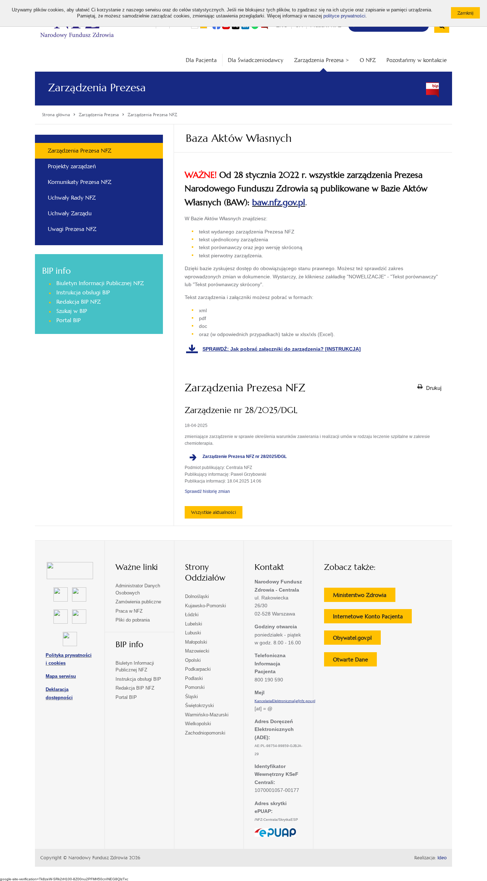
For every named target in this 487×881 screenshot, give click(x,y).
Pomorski (195, 687)
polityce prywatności (344, 16)
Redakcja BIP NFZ (78, 301)
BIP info (56, 271)
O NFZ (368, 60)
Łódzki (192, 614)
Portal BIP (68, 320)
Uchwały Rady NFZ (72, 197)
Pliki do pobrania (133, 620)
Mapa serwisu (61, 676)
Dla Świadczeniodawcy (255, 60)
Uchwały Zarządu (70, 213)
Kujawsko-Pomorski (205, 605)
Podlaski (194, 678)
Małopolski (196, 642)
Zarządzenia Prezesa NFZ (79, 150)
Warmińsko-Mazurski (207, 714)
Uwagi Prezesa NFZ (72, 229)
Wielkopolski (198, 723)
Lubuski (193, 632)
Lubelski (193, 624)
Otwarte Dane (355, 661)
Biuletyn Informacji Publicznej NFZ (100, 283)
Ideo (442, 858)
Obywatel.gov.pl (357, 639)
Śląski (191, 696)
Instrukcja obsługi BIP (83, 292)
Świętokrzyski (199, 705)
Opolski (193, 660)
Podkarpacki (198, 669)
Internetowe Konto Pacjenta (372, 618)
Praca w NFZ (129, 611)
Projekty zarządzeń (72, 166)
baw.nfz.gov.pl (278, 202)
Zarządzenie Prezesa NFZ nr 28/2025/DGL (248, 457)
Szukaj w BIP (71, 311)
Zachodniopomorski (205, 733)
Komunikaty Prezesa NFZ (79, 182)
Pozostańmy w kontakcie (416, 60)
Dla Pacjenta (201, 60)
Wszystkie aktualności (213, 512)
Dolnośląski (197, 596)
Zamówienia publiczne (138, 601)
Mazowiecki (197, 651)
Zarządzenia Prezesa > (321, 60)
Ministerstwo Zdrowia (364, 596)
